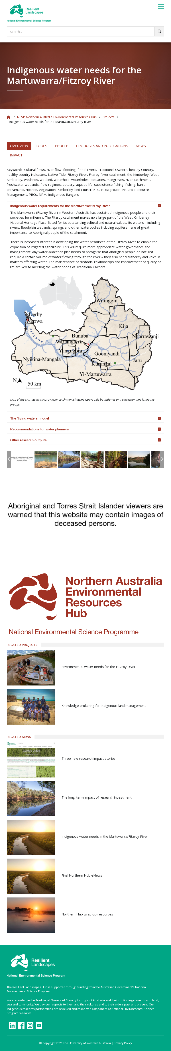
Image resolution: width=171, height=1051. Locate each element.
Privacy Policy (123, 1043)
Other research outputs (28, 440)
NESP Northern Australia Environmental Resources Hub (57, 117)
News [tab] (141, 146)
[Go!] (159, 31)
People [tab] (61, 146)
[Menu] (161, 7)
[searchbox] (85, 31)
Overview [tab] (19, 146)
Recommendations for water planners (39, 429)
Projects (108, 117)
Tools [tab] (41, 146)
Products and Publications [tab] (102, 146)
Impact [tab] (16, 155)
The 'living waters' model (29, 418)
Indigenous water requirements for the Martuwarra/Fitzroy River (60, 206)
